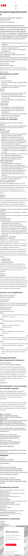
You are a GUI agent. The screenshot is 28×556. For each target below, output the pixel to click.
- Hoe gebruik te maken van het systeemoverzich (15, 425)
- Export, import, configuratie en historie (13, 421)
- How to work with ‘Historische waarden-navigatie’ (15, 420)
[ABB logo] (3, 5)
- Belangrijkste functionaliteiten (11, 415)
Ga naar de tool (3, 382)
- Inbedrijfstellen (7, 414)
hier (6, 436)
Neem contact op (11, 544)
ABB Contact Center (9, 552)
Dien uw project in (4, 72)
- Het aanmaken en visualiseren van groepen (14, 423)
